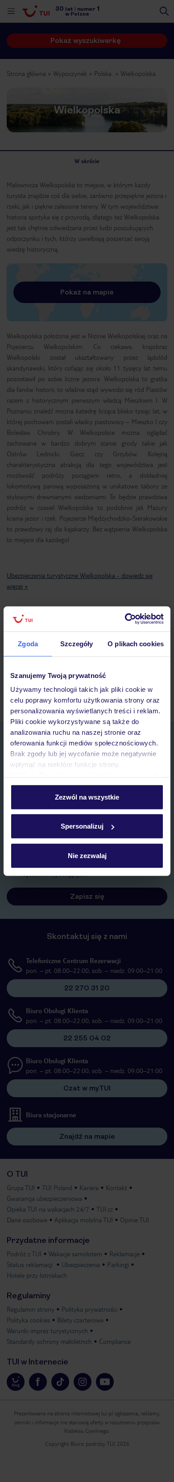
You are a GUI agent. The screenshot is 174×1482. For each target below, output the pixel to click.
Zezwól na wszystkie (87, 796)
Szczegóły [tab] (76, 643)
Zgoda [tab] (28, 643)
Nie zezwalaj (87, 855)
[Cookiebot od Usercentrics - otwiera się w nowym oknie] (125, 619)
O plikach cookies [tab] (136, 643)
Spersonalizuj (82, 826)
